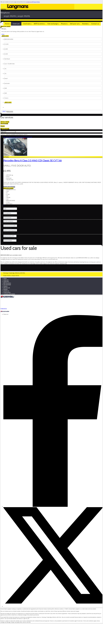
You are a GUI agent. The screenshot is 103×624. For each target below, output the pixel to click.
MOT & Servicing (5, 128)
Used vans (6, 281)
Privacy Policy (36, 2)
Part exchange (7, 284)
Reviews (5, 289)
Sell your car (6, 287)
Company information (9, 294)
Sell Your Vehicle (5, 121)
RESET (4, 111)
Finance (5, 286)
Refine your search (5, 26)
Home (5, 278)
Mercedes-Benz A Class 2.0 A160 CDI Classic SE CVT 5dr (17, 137)
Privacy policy (7, 292)
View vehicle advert (8, 188)
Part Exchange (4, 123)
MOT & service (7, 283)
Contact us (6, 291)
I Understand (29, 2)
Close (2, 34)
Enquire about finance (9, 186)
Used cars (6, 280)
